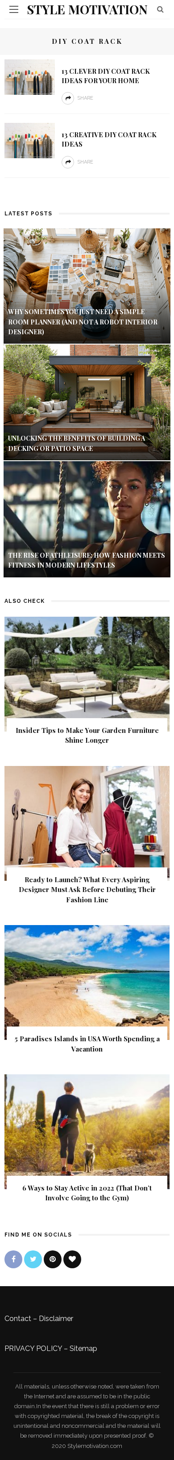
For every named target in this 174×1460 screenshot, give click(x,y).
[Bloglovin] (72, 1259)
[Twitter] (33, 1259)
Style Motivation (87, 9)
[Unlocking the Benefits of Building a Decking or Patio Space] (87, 402)
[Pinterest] (53, 1259)
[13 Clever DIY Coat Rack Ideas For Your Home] (29, 76)
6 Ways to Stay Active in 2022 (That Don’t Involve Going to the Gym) (87, 1193)
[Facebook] (13, 1259)
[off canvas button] (13, 9)
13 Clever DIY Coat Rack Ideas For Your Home (106, 76)
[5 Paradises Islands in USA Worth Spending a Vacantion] (87, 982)
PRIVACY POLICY (33, 1348)
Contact (17, 1318)
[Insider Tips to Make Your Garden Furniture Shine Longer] (87, 673)
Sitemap (83, 1348)
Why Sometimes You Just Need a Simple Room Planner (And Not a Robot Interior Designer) (82, 321)
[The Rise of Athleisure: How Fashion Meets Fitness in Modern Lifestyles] (87, 518)
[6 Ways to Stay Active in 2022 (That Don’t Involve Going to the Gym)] (87, 1131)
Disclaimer (56, 1318)
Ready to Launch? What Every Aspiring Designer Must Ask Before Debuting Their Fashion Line (87, 889)
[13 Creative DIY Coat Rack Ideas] (29, 140)
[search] (160, 9)
